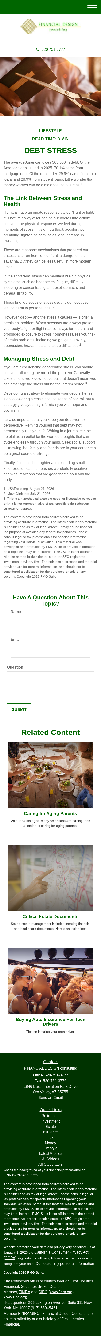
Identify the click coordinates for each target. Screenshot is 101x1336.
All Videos (50, 1159)
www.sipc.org (15, 1297)
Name (16, 612)
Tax (51, 1137)
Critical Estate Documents (50, 916)
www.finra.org (61, 1292)
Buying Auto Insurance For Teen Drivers (50, 1022)
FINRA (24, 1292)
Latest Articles (50, 1154)
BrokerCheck (28, 1175)
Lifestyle (51, 1148)
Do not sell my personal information (64, 1264)
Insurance (50, 1132)
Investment (51, 1121)
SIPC (43, 1292)
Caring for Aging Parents (50, 813)
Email (15, 639)
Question (15, 667)
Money (50, 1143)
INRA (25, 1313)
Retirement (50, 1116)
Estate (50, 1127)
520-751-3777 (53, 49)
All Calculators (50, 1164)
